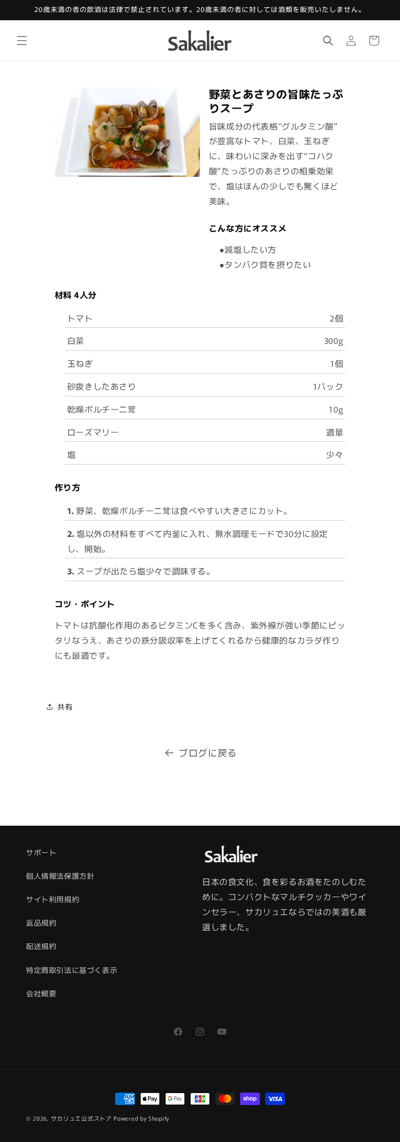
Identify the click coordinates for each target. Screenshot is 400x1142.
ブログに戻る (208, 752)
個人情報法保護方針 (60, 875)
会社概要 (41, 993)
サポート (41, 852)
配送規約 (41, 946)
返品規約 (41, 922)
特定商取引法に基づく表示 (71, 970)
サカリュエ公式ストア (81, 1118)
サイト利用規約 (52, 899)
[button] (21, 40)
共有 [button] (64, 706)
